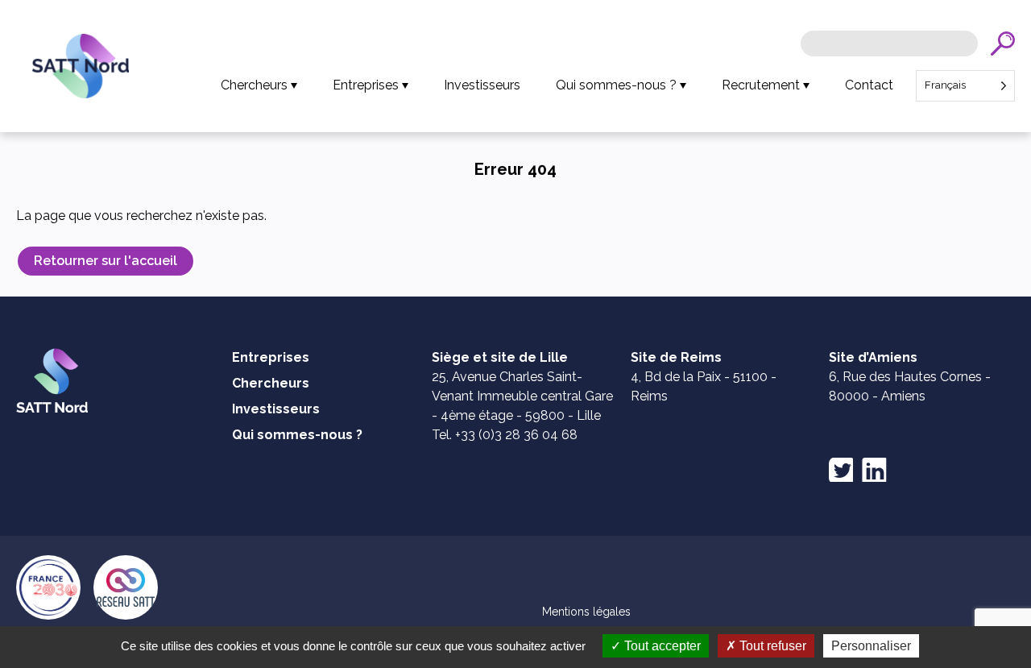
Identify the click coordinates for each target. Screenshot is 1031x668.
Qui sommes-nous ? (616, 85)
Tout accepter (661, 646)
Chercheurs (254, 85)
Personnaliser (871, 646)
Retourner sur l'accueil (105, 260)
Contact (869, 85)
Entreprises (366, 85)
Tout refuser (771, 646)
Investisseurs (482, 85)
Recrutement (761, 85)
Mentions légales (586, 611)
